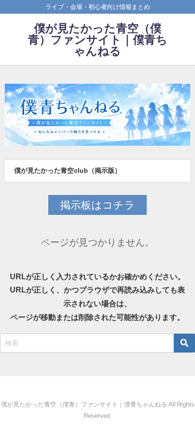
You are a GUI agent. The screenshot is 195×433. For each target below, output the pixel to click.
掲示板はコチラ (97, 205)
